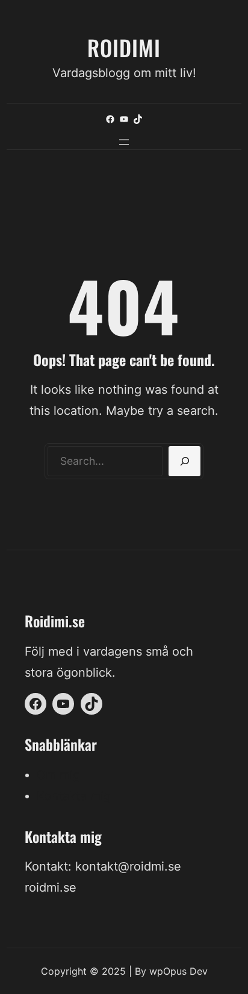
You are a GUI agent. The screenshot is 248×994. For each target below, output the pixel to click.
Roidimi (124, 47)
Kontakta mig (74, 796)
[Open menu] (124, 142)
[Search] (184, 461)
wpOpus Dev (178, 971)
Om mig (58, 775)
